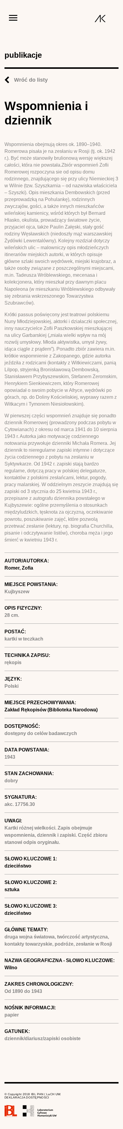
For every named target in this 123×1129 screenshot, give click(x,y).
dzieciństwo (17, 865)
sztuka (11, 889)
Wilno (10, 967)
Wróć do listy (31, 80)
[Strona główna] (100, 18)
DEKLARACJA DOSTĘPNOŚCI (26, 1097)
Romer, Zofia (18, 567)
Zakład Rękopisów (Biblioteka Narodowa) (51, 709)
